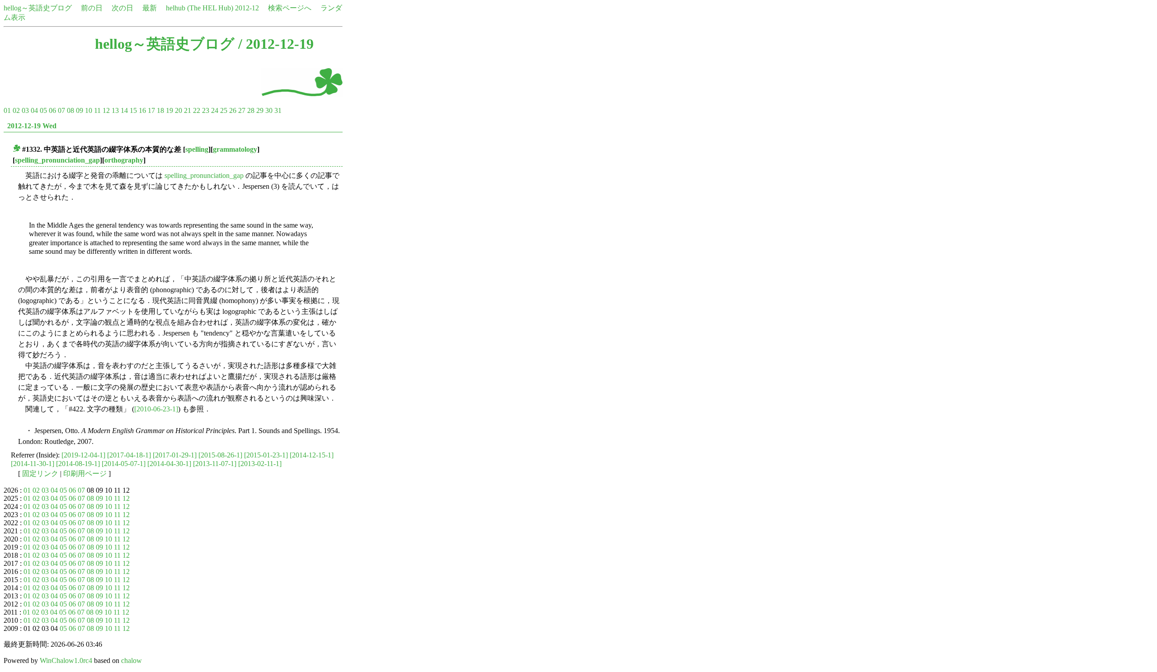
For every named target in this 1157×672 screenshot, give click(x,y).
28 (250, 110)
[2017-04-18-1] (129, 455)
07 (61, 110)
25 (223, 110)
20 (178, 110)
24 (214, 110)
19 (169, 110)
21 (187, 110)
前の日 (92, 8)
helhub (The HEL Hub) (199, 8)
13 (115, 110)
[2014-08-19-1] (78, 463)
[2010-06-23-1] (156, 409)
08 (70, 110)
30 (269, 110)
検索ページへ (289, 8)
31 (278, 110)
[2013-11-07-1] (214, 463)
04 (34, 110)
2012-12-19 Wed (31, 126)
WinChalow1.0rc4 (66, 660)
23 (205, 110)
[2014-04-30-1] (169, 463)
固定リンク (40, 473)
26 (232, 110)
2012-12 (247, 8)
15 (133, 110)
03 (25, 110)
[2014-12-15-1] (312, 455)
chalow (131, 660)
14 (124, 110)
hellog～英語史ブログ (38, 8)
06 (52, 110)
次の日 (122, 8)
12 (106, 110)
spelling (196, 149)
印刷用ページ (85, 473)
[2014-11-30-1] (32, 463)
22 (196, 110)
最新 (149, 8)
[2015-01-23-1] (266, 455)
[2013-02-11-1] (260, 463)
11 (97, 110)
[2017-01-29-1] (175, 455)
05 (43, 110)
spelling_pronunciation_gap (57, 160)
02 (16, 110)
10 (88, 110)
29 (259, 110)
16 (142, 110)
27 (241, 110)
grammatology (235, 149)
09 (79, 110)
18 (160, 110)
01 (7, 110)
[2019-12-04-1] (83, 455)
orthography (123, 160)
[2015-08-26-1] (220, 455)
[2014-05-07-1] (124, 463)
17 (151, 110)
